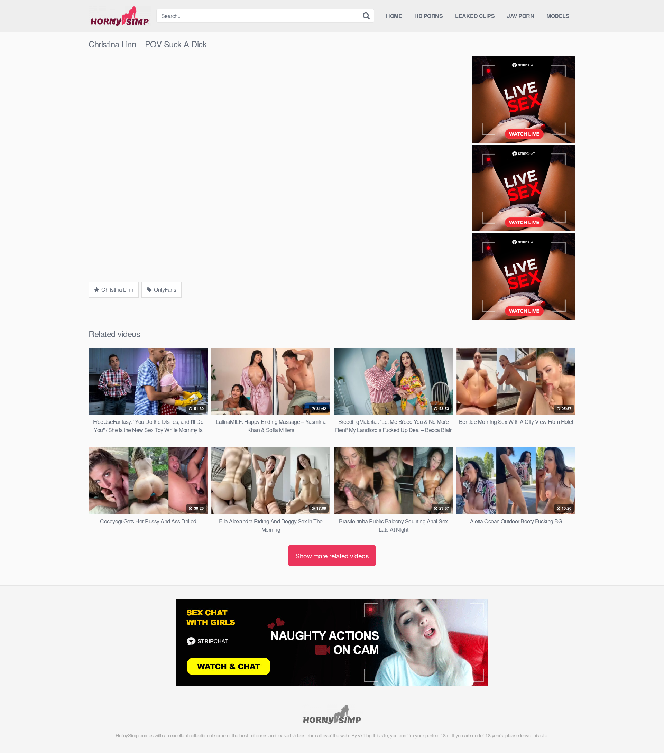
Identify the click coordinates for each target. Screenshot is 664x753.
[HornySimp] (120, 16)
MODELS (557, 16)
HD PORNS (428, 16)
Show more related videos (332, 555)
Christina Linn (116, 290)
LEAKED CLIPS (475, 16)
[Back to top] (645, 731)
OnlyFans (164, 290)
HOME (394, 16)
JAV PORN (520, 16)
